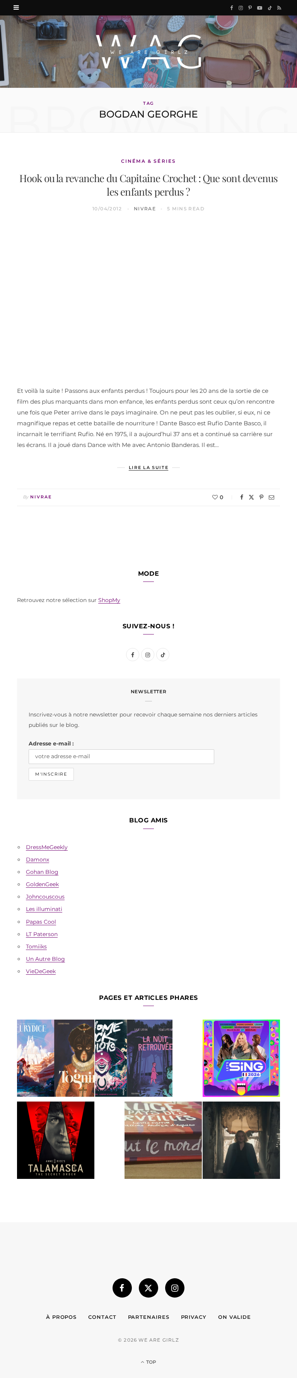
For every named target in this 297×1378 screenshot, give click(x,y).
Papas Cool (41, 921)
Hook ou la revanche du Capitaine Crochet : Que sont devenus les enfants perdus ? (148, 184)
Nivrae (145, 208)
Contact (102, 1317)
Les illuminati (44, 909)
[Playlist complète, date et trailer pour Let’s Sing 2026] (241, 1060)
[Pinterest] (261, 497)
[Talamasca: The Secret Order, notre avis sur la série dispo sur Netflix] (55, 1142)
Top (150, 1362)
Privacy (194, 1317)
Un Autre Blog (45, 958)
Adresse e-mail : (51, 743)
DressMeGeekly (47, 847)
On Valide (234, 1317)
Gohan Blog (42, 871)
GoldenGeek (42, 884)
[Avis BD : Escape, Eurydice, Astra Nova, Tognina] (55, 1060)
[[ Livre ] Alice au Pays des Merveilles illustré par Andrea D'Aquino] (163, 1142)
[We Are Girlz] (148, 51)
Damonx (37, 859)
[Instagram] (174, 1288)
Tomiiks (36, 946)
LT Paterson (42, 934)
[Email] (271, 497)
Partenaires (148, 1317)
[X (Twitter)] (148, 1288)
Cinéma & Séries (148, 161)
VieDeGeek (41, 971)
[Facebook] (241, 497)
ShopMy (109, 600)
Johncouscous (45, 896)
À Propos (61, 1317)
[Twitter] (251, 497)
